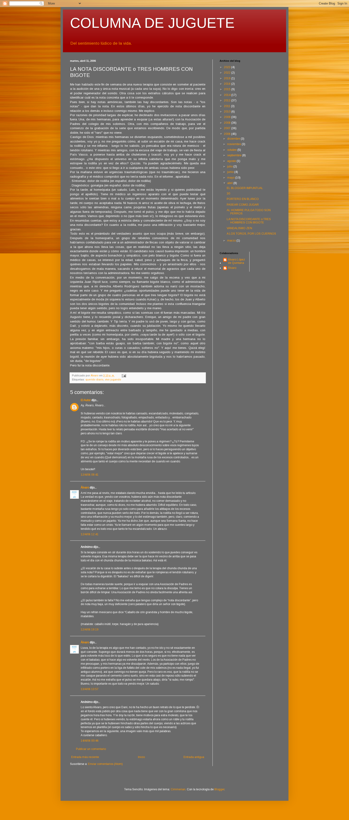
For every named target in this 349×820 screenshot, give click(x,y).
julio (230, 166)
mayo (231, 177)
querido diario (94, 379)
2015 (227, 89)
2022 (227, 72)
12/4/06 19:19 (90, 629)
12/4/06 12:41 (90, 534)
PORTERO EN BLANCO (243, 199)
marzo (231, 240)
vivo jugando (113, 379)
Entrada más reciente (85, 757)
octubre (232, 150)
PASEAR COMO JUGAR (243, 204)
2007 (227, 128)
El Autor (86, 400)
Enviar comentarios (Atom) (105, 764)
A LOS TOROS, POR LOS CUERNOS (251, 233)
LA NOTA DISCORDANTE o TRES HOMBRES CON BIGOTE (249, 221)
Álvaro (85, 487)
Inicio (141, 757)
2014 (227, 95)
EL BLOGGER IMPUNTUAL (245, 188)
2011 (227, 106)
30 (228, 193)
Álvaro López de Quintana (236, 261)
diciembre (234, 138)
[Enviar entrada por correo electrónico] (124, 375)
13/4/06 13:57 (90, 689)
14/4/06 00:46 (90, 740)
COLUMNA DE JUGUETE (152, 23)
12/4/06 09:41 (90, 474)
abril (230, 183)
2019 (227, 78)
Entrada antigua (194, 757)
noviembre (234, 144)
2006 (227, 134)
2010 (227, 111)
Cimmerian (178, 789)
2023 (227, 67)
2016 (227, 83)
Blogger (219, 789)
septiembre (234, 155)
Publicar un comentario (91, 749)
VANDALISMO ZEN (239, 228)
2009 (227, 117)
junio (230, 172)
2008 (227, 122)
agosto (232, 161)
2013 (227, 100)
